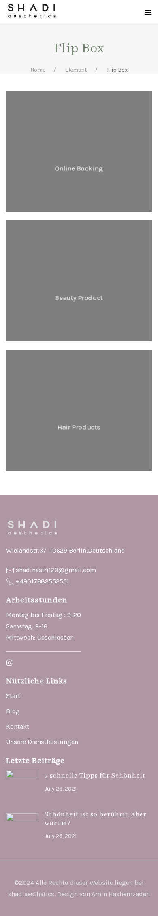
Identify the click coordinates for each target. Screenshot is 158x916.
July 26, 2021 (61, 788)
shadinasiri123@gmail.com (56, 570)
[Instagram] (9, 662)
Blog (13, 711)
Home (37, 69)
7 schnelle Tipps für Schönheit (95, 776)
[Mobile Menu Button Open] (148, 12)
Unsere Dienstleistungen (42, 742)
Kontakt (17, 726)
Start (13, 696)
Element (76, 69)
